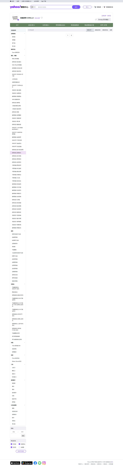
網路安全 (99, 464)
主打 (17, 25)
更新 (112, 462)
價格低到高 (97, 30)
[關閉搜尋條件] (35, 7)
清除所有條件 (21, 451)
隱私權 (105, 464)
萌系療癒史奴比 (60, 25)
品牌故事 (104, 15)
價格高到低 (105, 30)
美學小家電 (103, 25)
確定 (23, 435)
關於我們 (87, 464)
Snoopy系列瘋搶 (103, 19)
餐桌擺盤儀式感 (89, 25)
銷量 (111, 30)
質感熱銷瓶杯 (75, 25)
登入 (87, 7)
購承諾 (109, 15)
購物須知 (93, 464)
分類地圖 (111, 464)
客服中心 (80, 464)
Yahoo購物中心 (19, 7)
